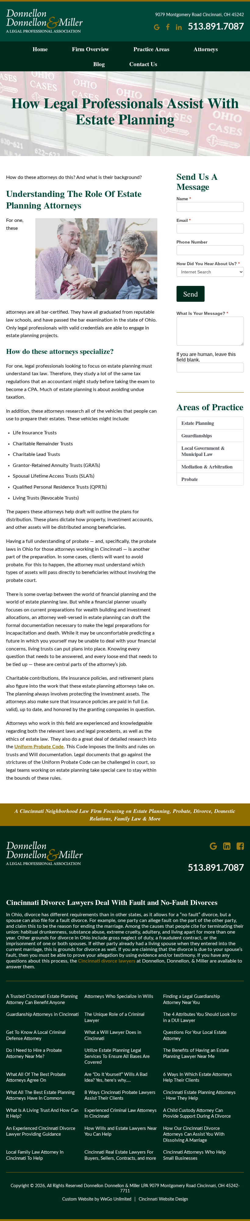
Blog (99, 64)
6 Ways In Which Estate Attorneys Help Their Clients (197, 1077)
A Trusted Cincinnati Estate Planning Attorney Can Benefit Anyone (42, 999)
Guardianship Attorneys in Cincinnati (42, 1014)
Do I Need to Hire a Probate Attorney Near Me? (34, 1053)
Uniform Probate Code (39, 746)
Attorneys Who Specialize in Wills (118, 996)
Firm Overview (90, 49)
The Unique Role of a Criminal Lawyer (114, 1017)
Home (40, 49)
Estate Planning (197, 422)
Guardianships (196, 435)
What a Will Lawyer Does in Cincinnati (112, 1035)
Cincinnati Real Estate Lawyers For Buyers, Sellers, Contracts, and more (120, 1155)
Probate (189, 478)
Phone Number (192, 242)
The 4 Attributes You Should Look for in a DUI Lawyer (200, 1017)
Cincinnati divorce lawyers (106, 961)
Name (184, 198)
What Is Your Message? (202, 313)
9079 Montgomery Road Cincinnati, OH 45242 (199, 15)
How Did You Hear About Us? (208, 263)
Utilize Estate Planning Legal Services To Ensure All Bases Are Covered (117, 1056)
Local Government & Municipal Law (203, 450)
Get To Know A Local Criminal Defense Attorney (36, 1035)
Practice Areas (151, 49)
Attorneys (206, 49)
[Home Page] (44, 863)
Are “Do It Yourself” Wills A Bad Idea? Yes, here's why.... (115, 1077)
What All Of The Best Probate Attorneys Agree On (36, 1077)
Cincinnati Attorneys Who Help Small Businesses (194, 1155)
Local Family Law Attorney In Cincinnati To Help (34, 1155)
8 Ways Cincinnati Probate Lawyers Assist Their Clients (119, 1095)
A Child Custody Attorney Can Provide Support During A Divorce (197, 1113)
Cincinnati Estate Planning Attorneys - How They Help (199, 1095)
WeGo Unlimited (115, 1199)
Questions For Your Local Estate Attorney (195, 1035)
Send (190, 294)
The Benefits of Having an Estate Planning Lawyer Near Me (196, 1053)
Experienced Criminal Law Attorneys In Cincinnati (120, 1113)
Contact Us (143, 64)
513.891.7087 (216, 26)
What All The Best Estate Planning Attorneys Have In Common (40, 1095)
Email (184, 220)
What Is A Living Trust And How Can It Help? (42, 1113)
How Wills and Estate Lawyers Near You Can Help (120, 1131)
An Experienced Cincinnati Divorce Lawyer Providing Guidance (40, 1131)
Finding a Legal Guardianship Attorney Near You (191, 999)
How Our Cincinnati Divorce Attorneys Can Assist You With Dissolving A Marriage (193, 1134)
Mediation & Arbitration (207, 466)
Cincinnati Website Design (163, 1199)
